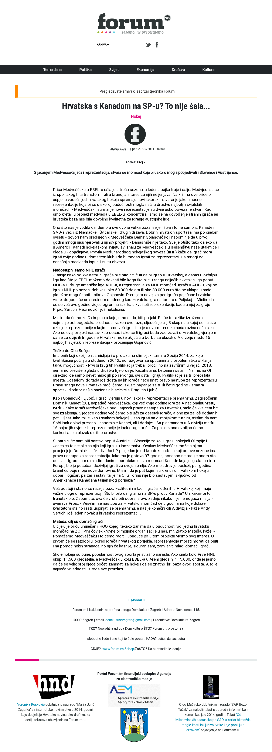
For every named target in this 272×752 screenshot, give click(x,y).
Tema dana (52, 69)
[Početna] (134, 15)
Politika (85, 69)
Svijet (114, 69)
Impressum (136, 600)
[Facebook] (157, 45)
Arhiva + (103, 44)
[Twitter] (149, 45)
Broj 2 (141, 162)
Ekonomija (145, 69)
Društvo (178, 69)
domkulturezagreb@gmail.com (127, 620)
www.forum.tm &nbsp (118, 649)
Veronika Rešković (31, 705)
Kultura (208, 69)
